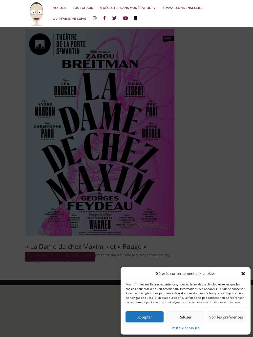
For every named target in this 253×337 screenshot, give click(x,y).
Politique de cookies (185, 328)
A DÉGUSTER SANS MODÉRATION (125, 8)
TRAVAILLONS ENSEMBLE (183, 8)
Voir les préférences (226, 317)
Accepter (144, 317)
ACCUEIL (59, 8)
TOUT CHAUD (83, 8)
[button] (243, 273)
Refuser (185, 317)
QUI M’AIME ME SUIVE (69, 18)
